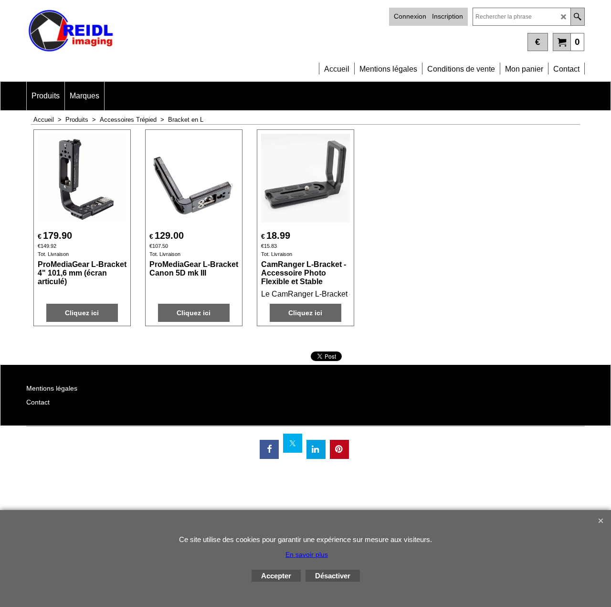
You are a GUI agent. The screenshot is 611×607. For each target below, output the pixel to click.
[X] (292, 443)
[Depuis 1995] (166, 31)
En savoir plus (306, 554)
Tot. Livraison (53, 254)
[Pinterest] (339, 449)
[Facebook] (269, 449)
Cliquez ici (82, 313)
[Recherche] (577, 16)
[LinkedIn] (316, 449)
